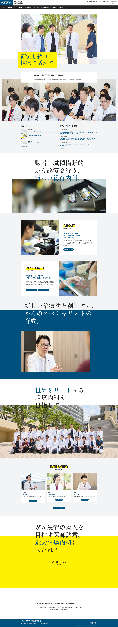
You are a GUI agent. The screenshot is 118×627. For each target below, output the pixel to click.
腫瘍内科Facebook (93, 1)
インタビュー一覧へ (58, 507)
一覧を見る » (24, 146)
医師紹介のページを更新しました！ (36, 142)
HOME (3, 7)
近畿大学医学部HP (104, 1)
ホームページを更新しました (34, 131)
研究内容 (29, 7)
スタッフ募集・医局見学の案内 (49, 7)
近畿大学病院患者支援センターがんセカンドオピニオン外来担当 (54, 79)
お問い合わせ (114, 3)
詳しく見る (32, 501)
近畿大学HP (113, 1)
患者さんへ (36, 7)
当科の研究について (30, 289)
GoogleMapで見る (44, 623)
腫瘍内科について (12, 7)
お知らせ (61, 7)
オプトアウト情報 (105, 3)
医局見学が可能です (43, 289)
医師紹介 (21, 7)
